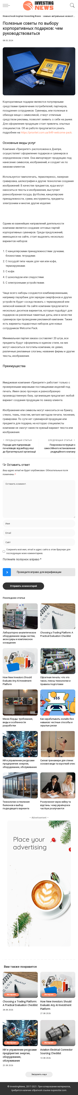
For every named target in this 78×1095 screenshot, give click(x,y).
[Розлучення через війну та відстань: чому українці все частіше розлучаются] (57, 785)
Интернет (11, 994)
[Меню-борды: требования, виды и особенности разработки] (20, 702)
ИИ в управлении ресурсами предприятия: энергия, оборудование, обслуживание (20, 764)
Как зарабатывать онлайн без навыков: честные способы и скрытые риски (57, 722)
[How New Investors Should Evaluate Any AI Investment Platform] (20, 661)
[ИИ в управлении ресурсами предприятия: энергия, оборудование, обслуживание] (20, 744)
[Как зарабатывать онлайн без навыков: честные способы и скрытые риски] (57, 702)
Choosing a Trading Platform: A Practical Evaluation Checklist (56, 634)
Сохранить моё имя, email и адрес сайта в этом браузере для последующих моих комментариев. (38, 551)
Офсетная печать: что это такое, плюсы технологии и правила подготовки (55, 681)
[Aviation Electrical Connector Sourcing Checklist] (57, 1033)
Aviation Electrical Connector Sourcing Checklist (56, 1051)
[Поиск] (71, 5)
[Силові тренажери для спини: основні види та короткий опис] (57, 744)
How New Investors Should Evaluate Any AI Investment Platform (17, 681)
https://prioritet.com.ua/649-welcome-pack (46, 132)
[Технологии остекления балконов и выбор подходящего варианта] (20, 785)
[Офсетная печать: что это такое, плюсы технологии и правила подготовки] (57, 661)
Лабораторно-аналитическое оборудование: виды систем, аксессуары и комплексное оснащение (19, 637)
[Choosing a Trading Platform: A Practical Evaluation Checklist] (57, 616)
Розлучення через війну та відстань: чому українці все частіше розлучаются (55, 805)
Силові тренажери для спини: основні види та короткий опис (57, 762)
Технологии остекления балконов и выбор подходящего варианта (16, 805)
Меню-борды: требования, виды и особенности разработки (18, 722)
